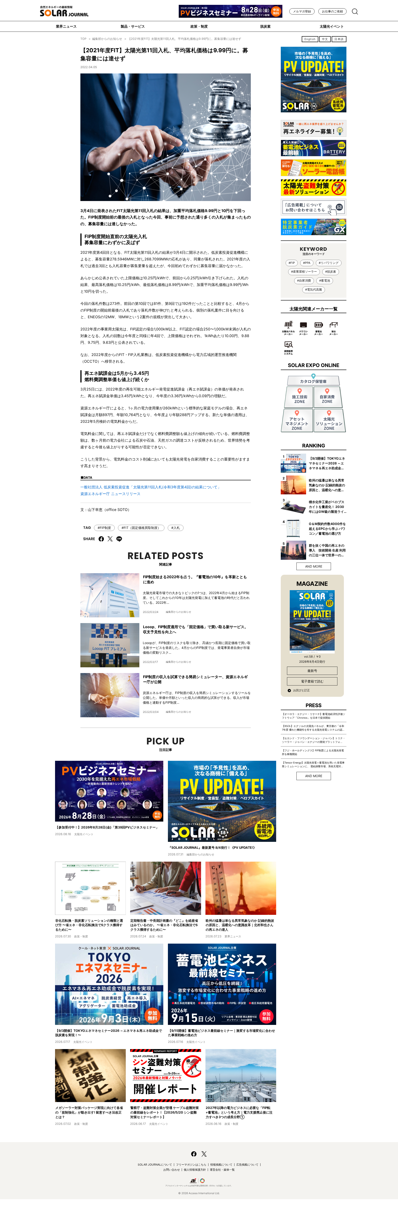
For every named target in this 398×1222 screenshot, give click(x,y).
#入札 (175, 528)
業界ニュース (66, 26)
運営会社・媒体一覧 (222, 1169)
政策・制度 (199, 26)
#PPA (306, 263)
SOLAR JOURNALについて (155, 1164)
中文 (325, 39)
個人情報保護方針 (195, 1169)
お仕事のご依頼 (332, 11)
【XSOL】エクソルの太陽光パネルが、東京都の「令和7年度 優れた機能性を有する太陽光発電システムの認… (313, 727)
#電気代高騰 (313, 289)
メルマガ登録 (302, 11)
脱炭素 (265, 26)
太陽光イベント (332, 26)
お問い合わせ (171, 1169)
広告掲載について (247, 1164)
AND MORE (313, 566)
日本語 (339, 39)
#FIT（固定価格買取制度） (141, 528)
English (310, 39)
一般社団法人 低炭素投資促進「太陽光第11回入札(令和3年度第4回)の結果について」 (150, 487)
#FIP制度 (104, 528)
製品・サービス (133, 26)
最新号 (312, 671)
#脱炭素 (330, 271)
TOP (83, 39)
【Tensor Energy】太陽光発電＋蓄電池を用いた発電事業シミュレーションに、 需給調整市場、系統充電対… (313, 764)
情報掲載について (221, 1164)
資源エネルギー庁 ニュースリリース (110, 493)
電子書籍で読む (312, 681)
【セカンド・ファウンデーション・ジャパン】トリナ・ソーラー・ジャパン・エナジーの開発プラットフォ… (313, 740)
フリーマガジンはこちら (191, 1164)
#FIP (292, 263)
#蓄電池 (324, 280)
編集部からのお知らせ (107, 39)
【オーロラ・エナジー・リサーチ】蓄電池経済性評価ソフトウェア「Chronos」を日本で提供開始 (313, 715)
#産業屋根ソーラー (304, 271)
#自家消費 (304, 280)
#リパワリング (329, 263)
